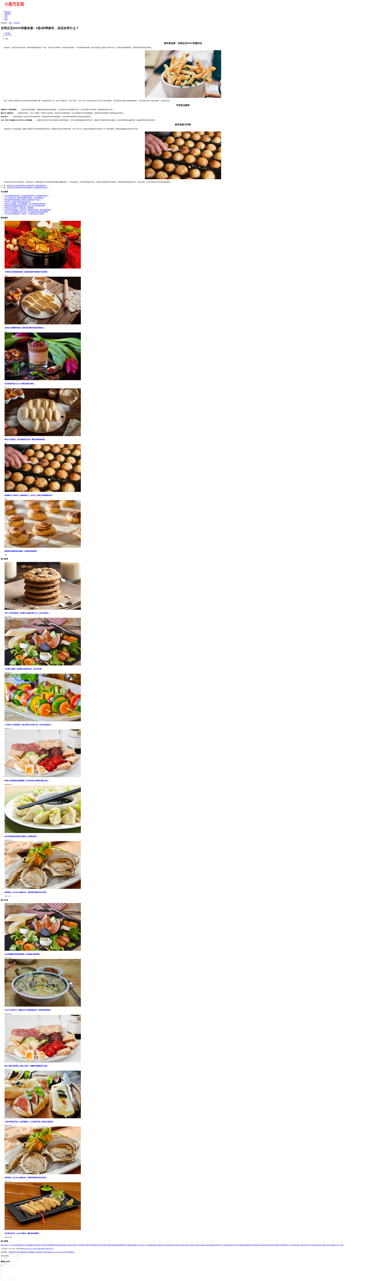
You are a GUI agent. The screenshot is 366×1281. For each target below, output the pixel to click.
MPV (6, 19)
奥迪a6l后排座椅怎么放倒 (63, 1245)
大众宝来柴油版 (150, 1245)
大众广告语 (340, 1245)
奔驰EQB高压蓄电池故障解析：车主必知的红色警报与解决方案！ (27, 780)
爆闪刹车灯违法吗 (268, 1245)
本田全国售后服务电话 (119, 1245)
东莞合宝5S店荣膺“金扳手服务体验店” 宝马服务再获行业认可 (27, 187)
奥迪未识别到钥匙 (246, 1245)
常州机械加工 (31, 1252)
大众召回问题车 (294, 1245)
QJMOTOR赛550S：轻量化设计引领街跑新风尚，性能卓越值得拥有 (28, 1010)
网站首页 (8, 12)
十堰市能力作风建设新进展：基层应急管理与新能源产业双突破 (26, 272)
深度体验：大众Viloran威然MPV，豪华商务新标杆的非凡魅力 (26, 892)
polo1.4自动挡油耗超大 (16, 1245)
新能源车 (8, 14)
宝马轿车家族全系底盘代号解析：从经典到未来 (21, 836)
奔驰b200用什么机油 (188, 1245)
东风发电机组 (209, 1245)
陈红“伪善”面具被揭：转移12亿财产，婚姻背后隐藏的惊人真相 (26, 1066)
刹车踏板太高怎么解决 (318, 1245)
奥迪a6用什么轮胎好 (173, 1245)
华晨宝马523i (219, 1245)
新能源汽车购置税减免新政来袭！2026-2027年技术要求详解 (25, 205)
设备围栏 (23, 1252)
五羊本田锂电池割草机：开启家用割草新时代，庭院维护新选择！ (27, 195)
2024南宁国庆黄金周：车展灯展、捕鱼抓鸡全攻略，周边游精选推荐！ (28, 209)
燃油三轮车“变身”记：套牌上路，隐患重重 (19, 207)
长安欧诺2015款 (161, 1245)
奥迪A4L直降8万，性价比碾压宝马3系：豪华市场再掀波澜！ (25, 439)
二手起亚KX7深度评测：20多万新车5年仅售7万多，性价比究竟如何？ (28, 724)
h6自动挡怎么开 (305, 1245)
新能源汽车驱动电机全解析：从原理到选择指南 (21, 551)
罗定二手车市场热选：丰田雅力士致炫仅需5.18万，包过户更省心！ (27, 613)
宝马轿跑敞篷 (29, 1245)
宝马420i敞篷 (331, 1245)
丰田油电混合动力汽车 (231, 1245)
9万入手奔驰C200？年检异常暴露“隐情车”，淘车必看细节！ (25, 197)
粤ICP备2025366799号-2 (46, 1248)
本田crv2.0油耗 (200, 1245)
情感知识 (71, 1252)
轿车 (6, 16)
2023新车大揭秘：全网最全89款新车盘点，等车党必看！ (24, 669)
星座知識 (12, 1252)
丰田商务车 (38, 1245)
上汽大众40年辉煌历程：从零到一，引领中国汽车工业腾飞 (24, 214)
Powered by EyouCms (30, 1248)
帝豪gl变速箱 (131, 1245)
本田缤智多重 (106, 1245)
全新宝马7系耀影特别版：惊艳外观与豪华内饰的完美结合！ (25, 327)
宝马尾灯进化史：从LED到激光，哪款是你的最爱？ (22, 1233)
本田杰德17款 (256, 1245)
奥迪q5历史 (4, 1245)
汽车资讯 (16, 23)
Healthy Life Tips (56, 1252)
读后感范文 (40, 1252)
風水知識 (47, 1252)
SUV (6, 18)
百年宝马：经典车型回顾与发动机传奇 (17, 201)
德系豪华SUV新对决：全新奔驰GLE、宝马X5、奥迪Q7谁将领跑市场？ (29, 495)
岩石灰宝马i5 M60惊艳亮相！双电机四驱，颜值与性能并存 (26, 185)
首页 (10, 23)
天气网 (17, 1252)
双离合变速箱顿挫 (48, 1245)
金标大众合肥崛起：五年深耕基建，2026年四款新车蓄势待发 (25, 203)
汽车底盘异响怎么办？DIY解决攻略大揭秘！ (20, 383)
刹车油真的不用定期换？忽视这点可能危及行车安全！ (23, 199)
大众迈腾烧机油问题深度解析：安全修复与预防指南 (22, 954)
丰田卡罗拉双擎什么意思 (93, 1245)
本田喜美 (81, 1245)
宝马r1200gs (140, 1245)
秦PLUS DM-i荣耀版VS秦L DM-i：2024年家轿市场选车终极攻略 (26, 211)
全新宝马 (75, 1245)
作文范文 (65, 1252)
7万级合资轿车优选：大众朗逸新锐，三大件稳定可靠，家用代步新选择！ (29, 1121)
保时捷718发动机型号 (281, 1245)
